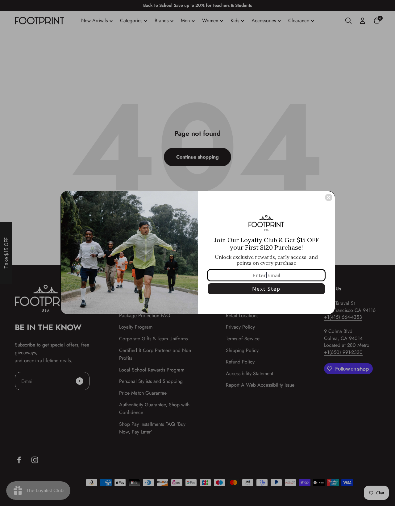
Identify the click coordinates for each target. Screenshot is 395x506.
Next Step (266, 288)
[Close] (328, 197)
